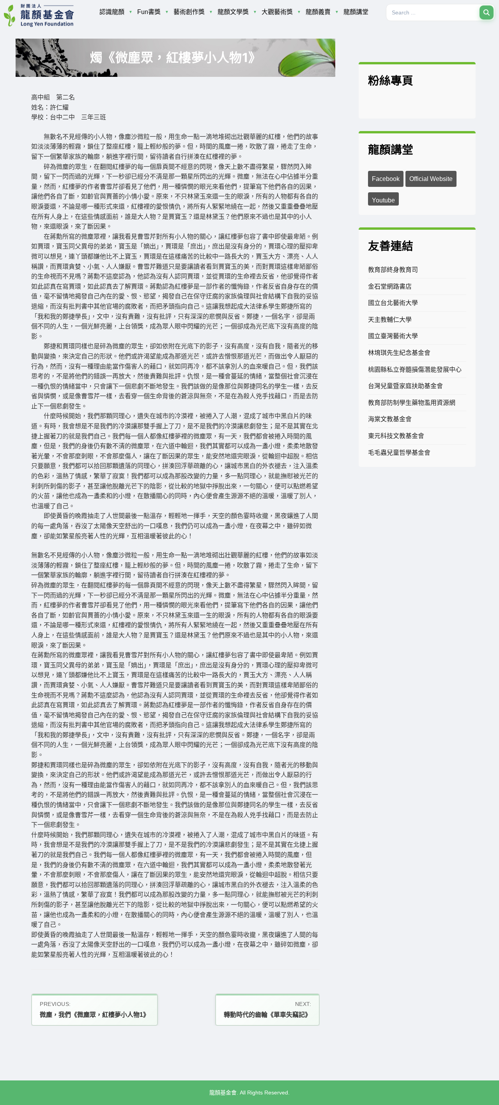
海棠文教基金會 (390, 419)
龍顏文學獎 (233, 12)
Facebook (386, 179)
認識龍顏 (111, 12)
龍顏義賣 (318, 12)
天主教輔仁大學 (390, 319)
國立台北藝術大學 (393, 303)
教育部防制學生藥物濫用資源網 (411, 402)
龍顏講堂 (355, 12)
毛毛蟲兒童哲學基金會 (399, 452)
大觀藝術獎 (277, 12)
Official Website (431, 179)
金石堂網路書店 (390, 286)
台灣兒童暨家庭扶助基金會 (405, 386)
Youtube (383, 200)
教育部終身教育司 (393, 269)
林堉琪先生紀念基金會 (399, 352)
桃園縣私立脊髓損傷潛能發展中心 (415, 369)
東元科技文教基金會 (396, 436)
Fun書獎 (149, 12)
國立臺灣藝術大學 (393, 336)
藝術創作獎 (189, 12)
